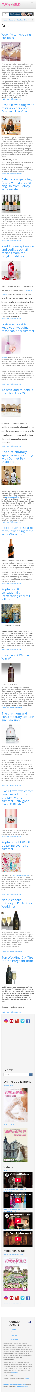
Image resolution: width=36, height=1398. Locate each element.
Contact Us (13, 1330)
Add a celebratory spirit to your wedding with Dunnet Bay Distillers (17, 457)
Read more (5, 99)
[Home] (12, 4)
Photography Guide (10, 1085)
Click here (27, 1378)
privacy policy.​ (14, 1372)
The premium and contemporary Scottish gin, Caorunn (18, 716)
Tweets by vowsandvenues (12, 1304)
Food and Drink (22, 20)
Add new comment (16, 99)
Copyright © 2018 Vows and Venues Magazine (15, 1384)
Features (12, 20)
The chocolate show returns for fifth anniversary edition (15, 1210)
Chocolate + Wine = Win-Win (15, 656)
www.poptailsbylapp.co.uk (21, 875)
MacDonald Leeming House (13, 1171)
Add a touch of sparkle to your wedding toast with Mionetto (18, 531)
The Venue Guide (9, 1125)
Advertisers (13, 1339)
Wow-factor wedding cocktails (16, 36)
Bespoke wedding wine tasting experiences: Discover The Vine (18, 108)
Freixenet (5, 357)
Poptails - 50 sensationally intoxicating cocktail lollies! (16, 594)
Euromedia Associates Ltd (22, 1386)
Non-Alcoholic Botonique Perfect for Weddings (17, 903)
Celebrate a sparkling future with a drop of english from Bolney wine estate (17, 184)
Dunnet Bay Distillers (12, 497)
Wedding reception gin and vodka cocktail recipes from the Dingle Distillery (18, 251)
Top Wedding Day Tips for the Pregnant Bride (18, 959)
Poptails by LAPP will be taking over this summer (16, 845)
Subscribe (13, 1335)
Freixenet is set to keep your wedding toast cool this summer (18, 327)
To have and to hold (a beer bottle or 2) (17, 391)
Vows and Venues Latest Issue (13, 1254)
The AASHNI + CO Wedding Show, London (17, 1230)
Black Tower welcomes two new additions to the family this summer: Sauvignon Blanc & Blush (18, 797)
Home (5, 20)
